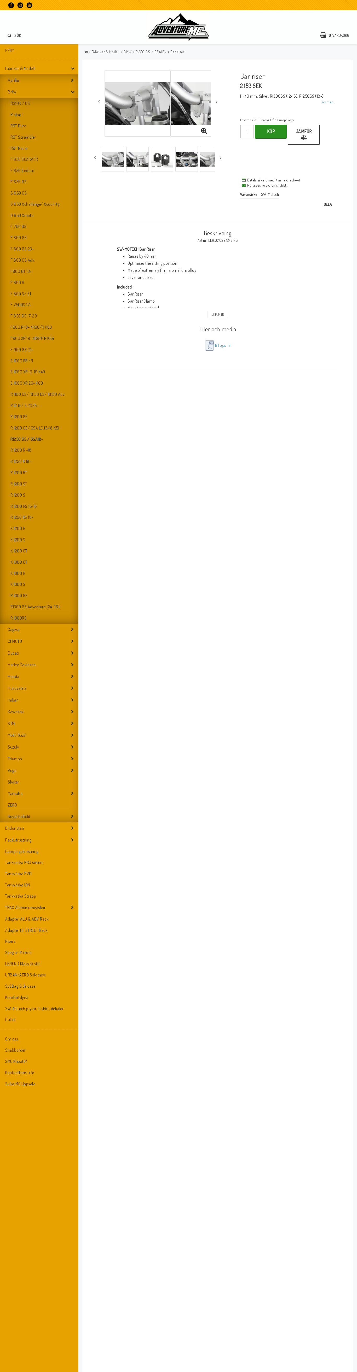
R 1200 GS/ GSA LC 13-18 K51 (34, 428)
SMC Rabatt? (16, 1061)
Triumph (15, 758)
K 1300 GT (18, 562)
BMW (12, 92)
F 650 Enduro (22, 170)
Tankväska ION (17, 884)
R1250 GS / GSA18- (26, 439)
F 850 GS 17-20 (23, 316)
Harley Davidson (22, 664)
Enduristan (14, 828)
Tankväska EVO (18, 873)
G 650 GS (18, 193)
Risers (10, 941)
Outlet (10, 1019)
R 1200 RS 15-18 (23, 506)
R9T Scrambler (23, 137)
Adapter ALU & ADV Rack (26, 919)
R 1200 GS (19, 416)
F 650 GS (18, 181)
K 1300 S (17, 584)
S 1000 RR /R (21, 360)
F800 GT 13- (21, 271)
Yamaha (15, 793)
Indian (13, 700)
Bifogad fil (223, 345)
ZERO (12, 805)
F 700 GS (18, 226)
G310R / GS (20, 103)
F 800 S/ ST (21, 293)
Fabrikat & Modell (20, 68)
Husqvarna (17, 688)
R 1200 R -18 (20, 450)
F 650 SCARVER (24, 159)
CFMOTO (15, 641)
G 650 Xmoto (22, 215)
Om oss (11, 1038)
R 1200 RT (18, 472)
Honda (13, 676)
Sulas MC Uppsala (20, 1083)
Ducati (13, 653)
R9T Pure (18, 125)
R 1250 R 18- (20, 461)
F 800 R (17, 282)
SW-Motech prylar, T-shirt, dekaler (34, 1008)
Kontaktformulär (19, 1072)
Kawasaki (16, 711)
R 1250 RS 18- (21, 517)
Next (217, 101)
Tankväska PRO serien (23, 862)
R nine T (17, 114)
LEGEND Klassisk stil (22, 963)
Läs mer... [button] (327, 101)
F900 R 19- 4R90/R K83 (31, 327)
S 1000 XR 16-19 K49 (27, 371)
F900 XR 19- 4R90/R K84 (32, 338)
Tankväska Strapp (20, 896)
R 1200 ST (18, 483)
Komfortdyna (16, 997)
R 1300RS (18, 618)
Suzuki (13, 747)
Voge (12, 770)
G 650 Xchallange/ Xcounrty (35, 204)
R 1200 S (17, 495)
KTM (11, 723)
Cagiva (13, 629)
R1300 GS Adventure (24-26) (35, 606)
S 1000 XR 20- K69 (26, 383)
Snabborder (15, 1050)
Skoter (13, 782)
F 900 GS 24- (21, 349)
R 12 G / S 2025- (24, 405)
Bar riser (177, 52)
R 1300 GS (19, 595)
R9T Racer (19, 148)
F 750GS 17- (20, 304)
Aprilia (13, 80)
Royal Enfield (19, 816)
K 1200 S (17, 539)
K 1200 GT (18, 550)
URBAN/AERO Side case (25, 975)
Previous (99, 101)
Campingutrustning (21, 851)
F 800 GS (18, 237)
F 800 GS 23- (22, 248)
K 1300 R (17, 573)
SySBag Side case (20, 986)
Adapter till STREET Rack (26, 930)
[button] (337, 35)
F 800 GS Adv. (22, 260)
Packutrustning (18, 840)
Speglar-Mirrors (18, 952)
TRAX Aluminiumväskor (25, 907)
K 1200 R (17, 528)
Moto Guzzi (17, 735)
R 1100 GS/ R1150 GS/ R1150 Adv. (38, 394)
